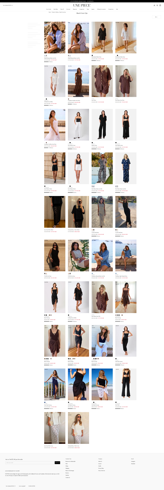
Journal (99, 463)
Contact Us (68, 477)
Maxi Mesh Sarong (48, 405)
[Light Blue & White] (44, 55)
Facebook (133, 463)
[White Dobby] (70, 99)
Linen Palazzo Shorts (48, 188)
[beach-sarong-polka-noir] (44, 315)
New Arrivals (48, 9)
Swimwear (68, 9)
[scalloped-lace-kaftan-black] (46, 99)
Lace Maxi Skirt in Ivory (48, 445)
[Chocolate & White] (46, 55)
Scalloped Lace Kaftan (48, 101)
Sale (117, 9)
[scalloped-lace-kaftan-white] (44, 99)
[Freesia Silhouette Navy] (93, 186)
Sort (156, 17)
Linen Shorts (94, 100)
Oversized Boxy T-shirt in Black (73, 229)
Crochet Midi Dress (95, 232)
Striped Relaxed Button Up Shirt (50, 58)
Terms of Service (101, 470)
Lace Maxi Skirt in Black (48, 229)
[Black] (92, 55)
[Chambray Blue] (92, 273)
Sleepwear (75, 9)
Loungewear (82, 9)
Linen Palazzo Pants (71, 145)
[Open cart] (160, 5)
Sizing (67, 466)
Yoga (88, 9)
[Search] (157, 5)
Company (100, 458)
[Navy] (44, 402)
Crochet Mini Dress (47, 276)
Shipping (67, 468)
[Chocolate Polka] (68, 99)
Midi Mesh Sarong (118, 361)
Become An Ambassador (70, 461)
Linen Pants (117, 405)
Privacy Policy (101, 468)
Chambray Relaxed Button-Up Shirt (98, 276)
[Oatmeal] (92, 230)
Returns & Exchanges (70, 470)
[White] (93, 55)
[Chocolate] (49, 315)
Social (132, 458)
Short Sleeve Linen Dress (119, 100)
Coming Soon (110, 9)
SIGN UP (57, 462)
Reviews (67, 473)
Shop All (62, 9)
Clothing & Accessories (101, 9)
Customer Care (68, 458)
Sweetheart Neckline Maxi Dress (74, 100)
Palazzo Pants (94, 145)
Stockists (67, 475)
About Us (100, 461)
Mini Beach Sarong (71, 405)
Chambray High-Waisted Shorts (121, 276)
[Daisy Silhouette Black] (92, 186)
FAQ (66, 463)
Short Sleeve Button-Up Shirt (97, 188)
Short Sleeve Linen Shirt (96, 316)
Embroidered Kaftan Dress (96, 57)
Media (99, 466)
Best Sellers (56, 9)
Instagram (133, 461)
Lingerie (92, 9)
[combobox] (7, 5)
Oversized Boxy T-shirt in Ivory (73, 445)
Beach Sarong (47, 317)
